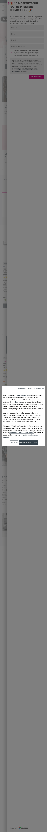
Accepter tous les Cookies (28, 443)
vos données (16, 402)
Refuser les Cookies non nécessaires (31, 388)
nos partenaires (23, 395)
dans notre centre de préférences (21, 433)
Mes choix (13, 443)
